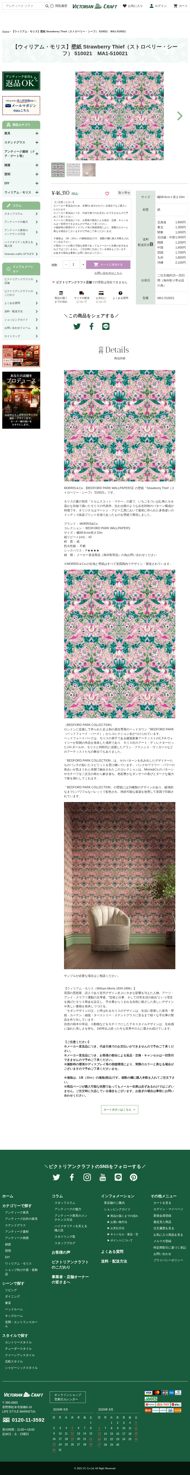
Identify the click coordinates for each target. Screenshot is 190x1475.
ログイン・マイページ (168, 1209)
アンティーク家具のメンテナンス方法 (71, 1217)
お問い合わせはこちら (108, 273)
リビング (11, 1290)
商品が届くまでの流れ (124, 1215)
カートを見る (162, 1202)
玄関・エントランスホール (21, 1324)
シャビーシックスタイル (21, 1367)
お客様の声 (61, 1252)
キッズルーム (14, 1315)
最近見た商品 (162, 1222)
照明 (8, 1250)
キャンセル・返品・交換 (125, 1234)
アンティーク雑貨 (17, 1237)
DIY (7, 1257)
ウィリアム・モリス (18, 1263)
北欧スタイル (14, 1361)
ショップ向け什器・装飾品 (21, 1272)
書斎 (8, 1302)
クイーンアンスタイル (20, 1355)
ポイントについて (121, 1240)
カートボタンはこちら (117, 1109)
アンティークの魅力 (68, 1209)
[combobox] (26, 6)
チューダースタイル (18, 1348)
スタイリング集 (65, 1236)
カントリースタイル (18, 1342)
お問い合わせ (162, 1253)
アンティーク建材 (17, 1231)
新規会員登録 (162, 1215)
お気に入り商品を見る (168, 1234)
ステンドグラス (15, 1225)
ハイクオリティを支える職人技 (71, 1228)
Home (5, 31)
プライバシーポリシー (168, 1260)
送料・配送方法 (114, 1261)
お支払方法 (117, 1228)
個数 (54, 265)
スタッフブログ (65, 1243)
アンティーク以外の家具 (21, 1218)
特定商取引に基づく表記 (169, 1247)
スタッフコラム (65, 1202)
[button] (179, 115)
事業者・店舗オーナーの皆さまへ (70, 1279)
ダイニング (12, 1296)
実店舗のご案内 (114, 1202)
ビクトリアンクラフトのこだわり (70, 1264)
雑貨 (8, 1244)
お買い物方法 (118, 1222)
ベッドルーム (14, 1309)
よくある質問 (112, 1252)
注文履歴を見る (163, 1228)
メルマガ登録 (162, 1241)
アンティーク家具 (17, 1212)
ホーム (7, 1196)
